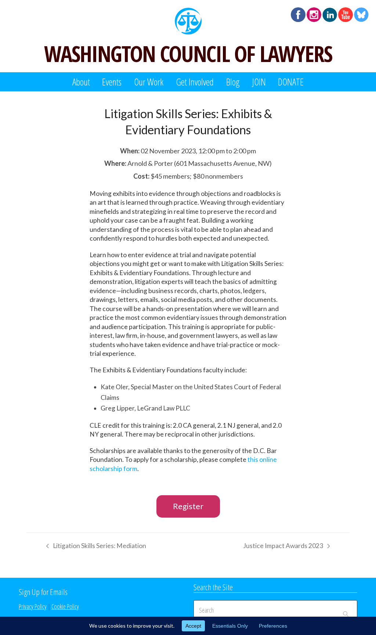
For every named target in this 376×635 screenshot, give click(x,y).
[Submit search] (345, 610)
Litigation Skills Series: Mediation (94, 547)
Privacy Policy (33, 606)
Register (188, 506)
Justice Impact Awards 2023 (283, 547)
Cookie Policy (65, 606)
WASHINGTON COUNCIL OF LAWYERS (188, 54)
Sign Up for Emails (43, 591)
